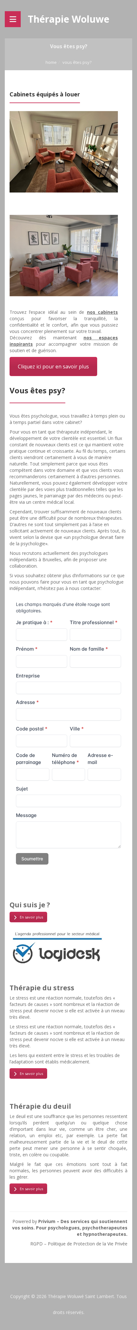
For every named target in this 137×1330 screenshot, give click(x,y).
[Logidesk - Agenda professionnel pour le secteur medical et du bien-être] (57, 947)
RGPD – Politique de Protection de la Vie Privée (78, 1244)
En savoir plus (31, 917)
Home (51, 62)
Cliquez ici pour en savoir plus (53, 366)
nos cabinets (102, 312)
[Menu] (13, 19)
